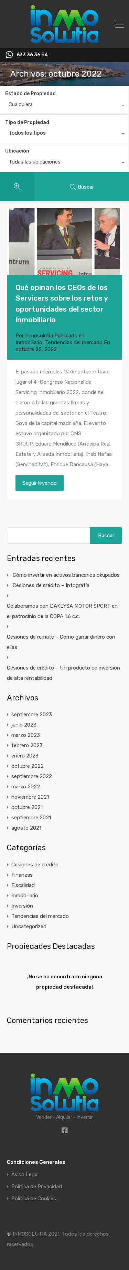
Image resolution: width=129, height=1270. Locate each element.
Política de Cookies (33, 1198)
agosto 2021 (26, 828)
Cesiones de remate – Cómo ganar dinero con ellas (61, 642)
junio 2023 (23, 725)
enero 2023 (25, 756)
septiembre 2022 (31, 776)
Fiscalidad (23, 885)
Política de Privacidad (36, 1186)
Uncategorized (28, 926)
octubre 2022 (27, 766)
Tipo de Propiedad (27, 122)
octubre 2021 (27, 807)
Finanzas (22, 875)
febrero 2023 (27, 745)
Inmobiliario (28, 342)
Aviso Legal (25, 1174)
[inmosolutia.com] (64, 40)
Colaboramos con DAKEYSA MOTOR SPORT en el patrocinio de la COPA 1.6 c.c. (62, 611)
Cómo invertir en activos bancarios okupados (66, 575)
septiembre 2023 (31, 714)
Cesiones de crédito (34, 865)
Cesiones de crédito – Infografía (51, 585)
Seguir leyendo (39, 483)
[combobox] (64, 106)
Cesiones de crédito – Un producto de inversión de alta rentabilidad (63, 673)
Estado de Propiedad (30, 94)
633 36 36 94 (32, 55)
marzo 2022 (25, 787)
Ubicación (17, 151)
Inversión (22, 906)
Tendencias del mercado (74, 342)
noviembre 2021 (30, 797)
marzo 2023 (25, 735)
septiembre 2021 (31, 817)
